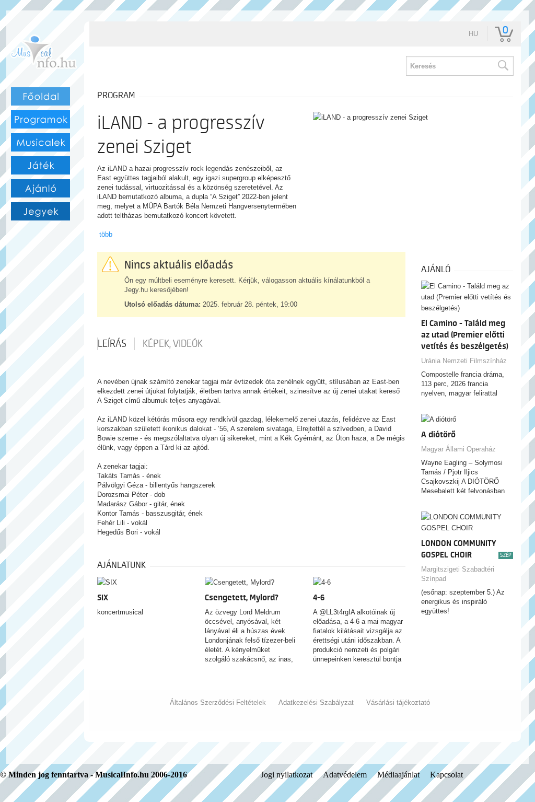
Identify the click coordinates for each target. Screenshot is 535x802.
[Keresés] (503, 66)
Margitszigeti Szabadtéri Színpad (457, 574)
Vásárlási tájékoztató (398, 702)
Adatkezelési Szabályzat (316, 702)
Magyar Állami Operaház (458, 449)
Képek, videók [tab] (173, 344)
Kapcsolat (446, 774)
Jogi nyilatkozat (286, 774)
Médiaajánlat (398, 774)
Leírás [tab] (112, 344)
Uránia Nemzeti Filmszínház (464, 361)
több (105, 234)
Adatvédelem (345, 774)
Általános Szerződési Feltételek (218, 702)
